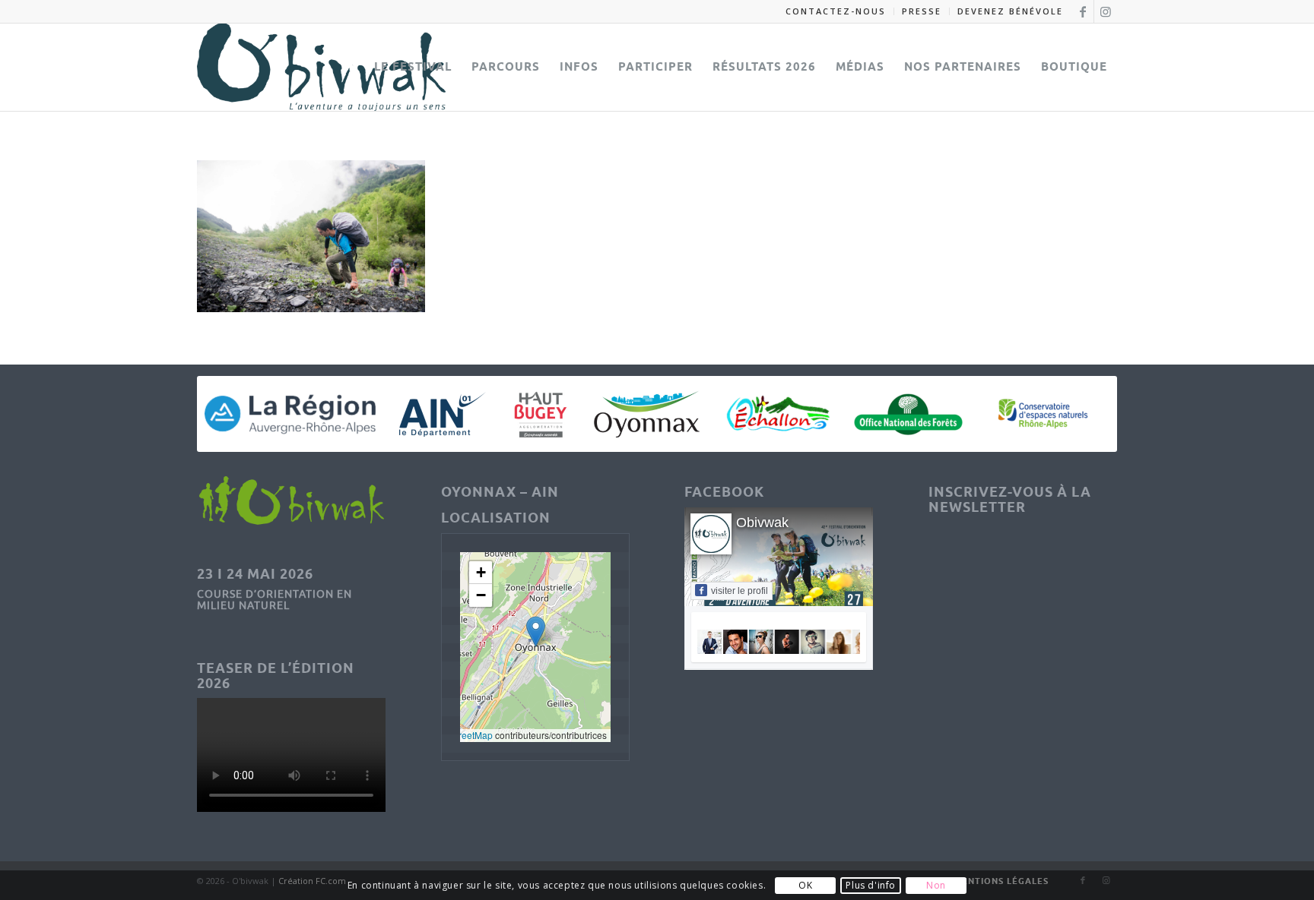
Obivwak (762, 522)
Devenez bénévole (1010, 11)
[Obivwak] (321, 67)
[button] (535, 631)
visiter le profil (739, 591)
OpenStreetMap (460, 734)
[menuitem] (836, 11)
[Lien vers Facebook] (1082, 11)
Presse (921, 11)
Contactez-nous (836, 11)
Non (936, 885)
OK (805, 885)
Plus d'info (871, 885)
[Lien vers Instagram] (1105, 11)
